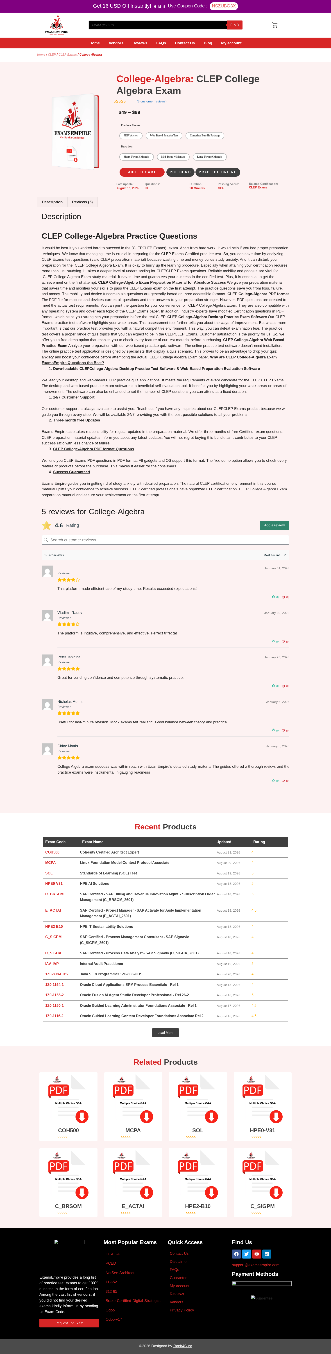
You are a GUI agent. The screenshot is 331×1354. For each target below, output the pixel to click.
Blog (208, 43)
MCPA (133, 1130)
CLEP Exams (68, 54)
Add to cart (142, 172)
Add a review (274, 525)
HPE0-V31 (262, 1130)
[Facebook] (236, 1254)
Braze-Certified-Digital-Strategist (133, 1301)
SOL (198, 1130)
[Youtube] (256, 1254)
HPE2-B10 (198, 1206)
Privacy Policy (182, 1310)
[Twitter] (246, 1254)
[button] (165, 1032)
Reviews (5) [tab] (82, 202)
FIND (234, 25)
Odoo (110, 1310)
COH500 (68, 1130)
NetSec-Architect (120, 1273)
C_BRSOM (68, 1206)
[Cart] (274, 25)
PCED (111, 1263)
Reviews (139, 43)
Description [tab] (52, 202)
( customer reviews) (152, 101)
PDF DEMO (180, 172)
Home (94, 43)
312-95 (111, 1291)
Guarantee (178, 1278)
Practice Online (218, 172)
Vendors (116, 43)
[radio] (131, 135)
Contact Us (185, 43)
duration (126, 146)
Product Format (131, 125)
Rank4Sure (182, 1346)
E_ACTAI (133, 1206)
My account (231, 43)
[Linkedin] (266, 1254)
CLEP (52, 54)
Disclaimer (179, 1261)
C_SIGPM (262, 1206)
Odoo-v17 (114, 1319)
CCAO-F (113, 1254)
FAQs (161, 43)
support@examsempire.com (255, 1265)
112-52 (111, 1282)
